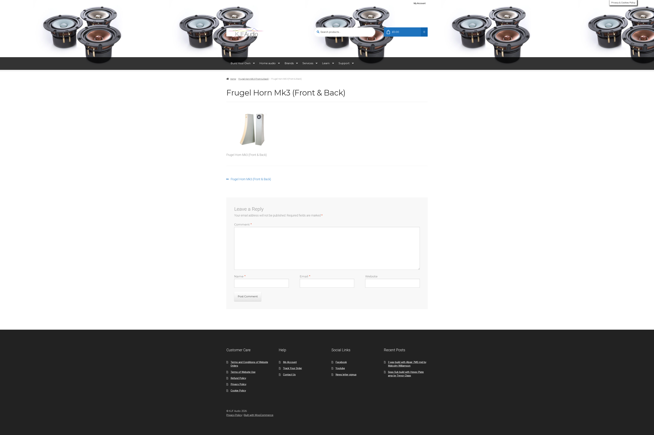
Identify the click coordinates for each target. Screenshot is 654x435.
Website (371, 276)
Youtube (340, 368)
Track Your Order (292, 368)
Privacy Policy (238, 384)
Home (233, 79)
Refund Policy (238, 378)
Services (307, 63)
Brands (289, 63)
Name (240, 276)
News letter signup (346, 374)
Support (344, 63)
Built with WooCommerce (258, 415)
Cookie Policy (238, 390)
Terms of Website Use (243, 372)
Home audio (267, 63)
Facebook (341, 362)
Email (305, 276)
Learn (326, 63)
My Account (420, 3)
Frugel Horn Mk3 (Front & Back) (253, 79)
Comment (243, 224)
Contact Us (289, 374)
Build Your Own (241, 63)
